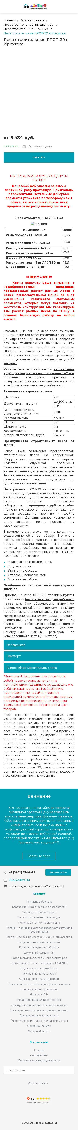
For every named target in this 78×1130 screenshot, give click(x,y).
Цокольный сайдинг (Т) (39, 952)
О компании (39, 1042)
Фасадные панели (39, 1026)
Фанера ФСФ (39, 994)
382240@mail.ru (19, 880)
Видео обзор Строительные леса (32, 668)
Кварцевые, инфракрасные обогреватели (39, 907)
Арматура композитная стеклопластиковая (39, 1005)
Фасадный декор (39, 1031)
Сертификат (16, 644)
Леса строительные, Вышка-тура (39, 917)
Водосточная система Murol (39, 968)
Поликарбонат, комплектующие (39, 922)
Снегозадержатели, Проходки (39, 978)
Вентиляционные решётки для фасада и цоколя (39, 984)
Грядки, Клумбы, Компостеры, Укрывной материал (39, 937)
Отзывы (39, 1050)
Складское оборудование (39, 912)
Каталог (39, 893)
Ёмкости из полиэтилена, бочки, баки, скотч (39, 1020)
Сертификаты (39, 1055)
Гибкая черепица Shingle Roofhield (39, 999)
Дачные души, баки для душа (39, 1015)
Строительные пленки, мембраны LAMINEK (39, 963)
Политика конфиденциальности (39, 1060)
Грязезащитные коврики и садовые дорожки (39, 1010)
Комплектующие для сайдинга (39, 947)
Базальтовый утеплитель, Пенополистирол (39, 958)
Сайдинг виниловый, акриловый (39, 942)
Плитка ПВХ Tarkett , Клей (39, 973)
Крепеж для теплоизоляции (39, 989)
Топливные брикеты (39, 901)
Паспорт (14, 656)
